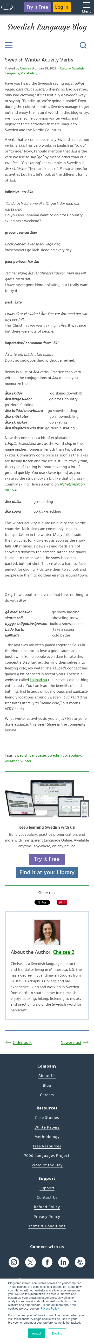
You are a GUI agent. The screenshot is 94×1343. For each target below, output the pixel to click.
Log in (61, 7)
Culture (65, 68)
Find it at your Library (47, 872)
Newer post (71, 1042)
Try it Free (37, 7)
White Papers (47, 1127)
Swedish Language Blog (47, 27)
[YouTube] (80, 1262)
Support (47, 1188)
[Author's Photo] (47, 932)
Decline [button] (57, 1333)
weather (12, 761)
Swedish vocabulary (64, 755)
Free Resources (47, 1146)
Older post (22, 1042)
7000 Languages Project (47, 1156)
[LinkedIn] (63, 1262)
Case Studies (47, 1118)
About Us (47, 1076)
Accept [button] (36, 1333)
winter (25, 761)
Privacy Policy (49, 1308)
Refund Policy (47, 1207)
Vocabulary (29, 73)
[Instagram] (13, 1262)
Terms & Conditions (47, 1226)
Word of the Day (47, 1165)
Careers (47, 1095)
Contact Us (47, 1197)
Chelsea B (27, 68)
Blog (47, 1085)
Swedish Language (30, 755)
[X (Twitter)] (30, 1262)
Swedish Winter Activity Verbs (39, 59)
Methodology (47, 1137)
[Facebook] (47, 1262)
